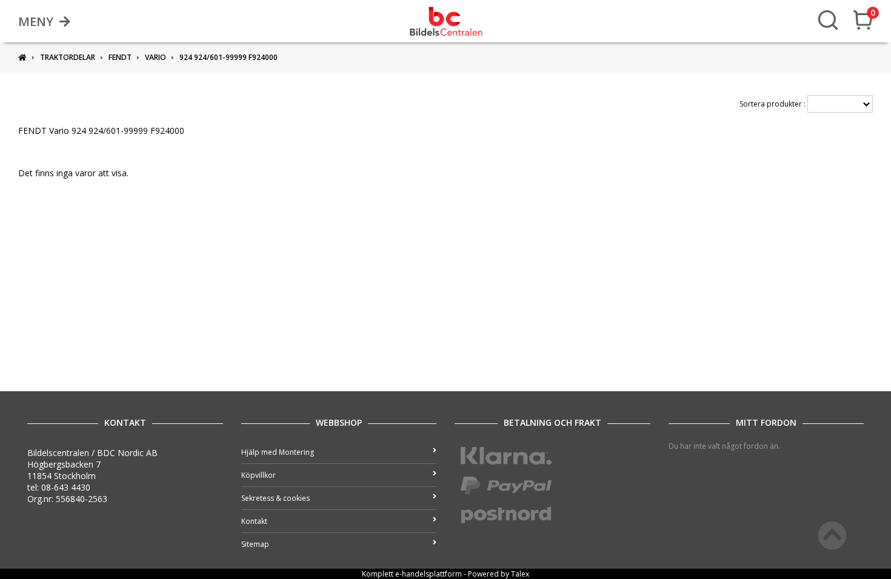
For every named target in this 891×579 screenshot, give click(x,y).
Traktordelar (67, 57)
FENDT (120, 57)
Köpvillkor (258, 475)
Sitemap (255, 544)
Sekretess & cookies (275, 498)
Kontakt (254, 521)
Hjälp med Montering (277, 452)
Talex (520, 574)
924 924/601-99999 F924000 (228, 57)
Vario (155, 57)
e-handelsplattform (428, 574)
